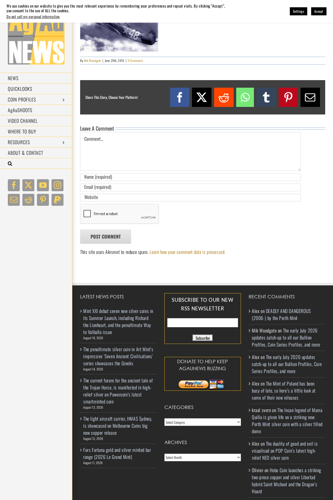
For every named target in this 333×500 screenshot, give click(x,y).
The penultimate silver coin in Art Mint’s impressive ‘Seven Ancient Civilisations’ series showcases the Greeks (118, 356)
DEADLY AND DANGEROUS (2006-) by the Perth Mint (281, 314)
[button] (36, 163)
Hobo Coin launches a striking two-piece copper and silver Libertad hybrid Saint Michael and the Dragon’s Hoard (286, 481)
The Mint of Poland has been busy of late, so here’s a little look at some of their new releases (284, 390)
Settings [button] (298, 11)
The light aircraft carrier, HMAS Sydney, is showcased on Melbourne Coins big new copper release (117, 425)
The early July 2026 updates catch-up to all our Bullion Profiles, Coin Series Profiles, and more (286, 337)
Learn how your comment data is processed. (187, 251)
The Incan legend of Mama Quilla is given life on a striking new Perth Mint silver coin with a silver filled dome (287, 420)
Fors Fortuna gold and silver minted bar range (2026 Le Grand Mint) (117, 453)
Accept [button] (318, 11)
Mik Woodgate (92, 60)
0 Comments (135, 60)
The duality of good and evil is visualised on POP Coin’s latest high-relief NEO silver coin (285, 450)
